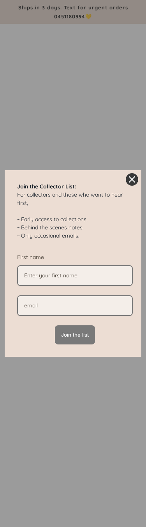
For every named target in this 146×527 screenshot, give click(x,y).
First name (30, 257)
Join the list (75, 335)
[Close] (132, 179)
